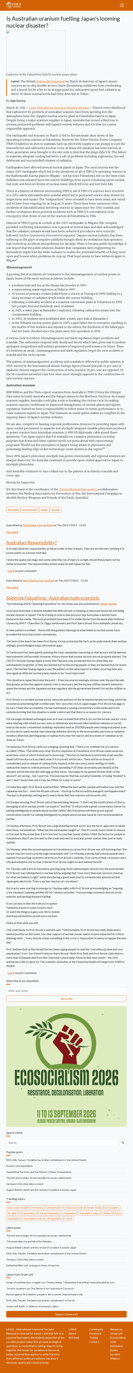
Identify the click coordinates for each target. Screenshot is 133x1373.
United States (54, 1207)
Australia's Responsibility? (31, 542)
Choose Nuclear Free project (78, 489)
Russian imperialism (49, 1213)
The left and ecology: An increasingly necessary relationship (38, 1177)
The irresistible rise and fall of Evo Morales (29, 1241)
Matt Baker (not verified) (38, 525)
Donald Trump (93, 1207)
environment (29, 509)
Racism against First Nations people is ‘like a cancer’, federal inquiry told (44, 1294)
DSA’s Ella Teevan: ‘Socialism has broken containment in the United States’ (46, 1159)
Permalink (12, 532)
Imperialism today (89, 1213)
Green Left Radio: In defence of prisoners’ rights (32, 1306)
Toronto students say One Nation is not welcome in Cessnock (40, 1288)
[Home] (15, 5)
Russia (118, 1213)
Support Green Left (66, 1314)
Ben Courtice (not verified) (38, 580)
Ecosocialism (112, 1207)
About (72, 1333)
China (69, 1218)
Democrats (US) (74, 1207)
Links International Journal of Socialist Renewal (59, 107)
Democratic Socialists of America (25, 1207)
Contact (94, 1341)
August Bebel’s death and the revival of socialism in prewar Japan (41, 1189)
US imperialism (28, 1213)
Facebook (95, 1333)
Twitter (93, 1337)
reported (50, 81)
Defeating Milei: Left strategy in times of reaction (33, 1265)
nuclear (55, 509)
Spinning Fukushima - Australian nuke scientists (52, 597)
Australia (13, 509)
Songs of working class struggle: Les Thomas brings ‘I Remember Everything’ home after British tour (60, 1282)
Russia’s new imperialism (19, 1165)
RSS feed (74, 1337)
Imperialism (70, 1213)
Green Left (116, 1333)
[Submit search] (123, 1142)
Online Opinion (108, 603)
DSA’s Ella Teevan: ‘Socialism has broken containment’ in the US (40, 1300)
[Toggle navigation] (122, 5)
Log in (11, 570)
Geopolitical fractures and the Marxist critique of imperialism (38, 1171)
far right (12, 1213)
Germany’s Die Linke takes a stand (24, 1183)
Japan (44, 509)
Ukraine (107, 1213)
